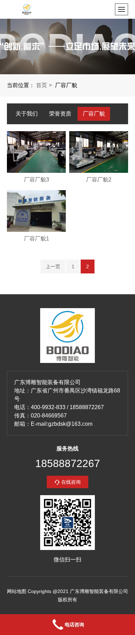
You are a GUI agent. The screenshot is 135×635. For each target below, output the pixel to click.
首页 (41, 85)
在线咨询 (71, 482)
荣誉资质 (60, 114)
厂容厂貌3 (36, 180)
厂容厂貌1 (36, 239)
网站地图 (16, 591)
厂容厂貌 (94, 114)
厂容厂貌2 (98, 180)
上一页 (53, 266)
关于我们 (27, 114)
